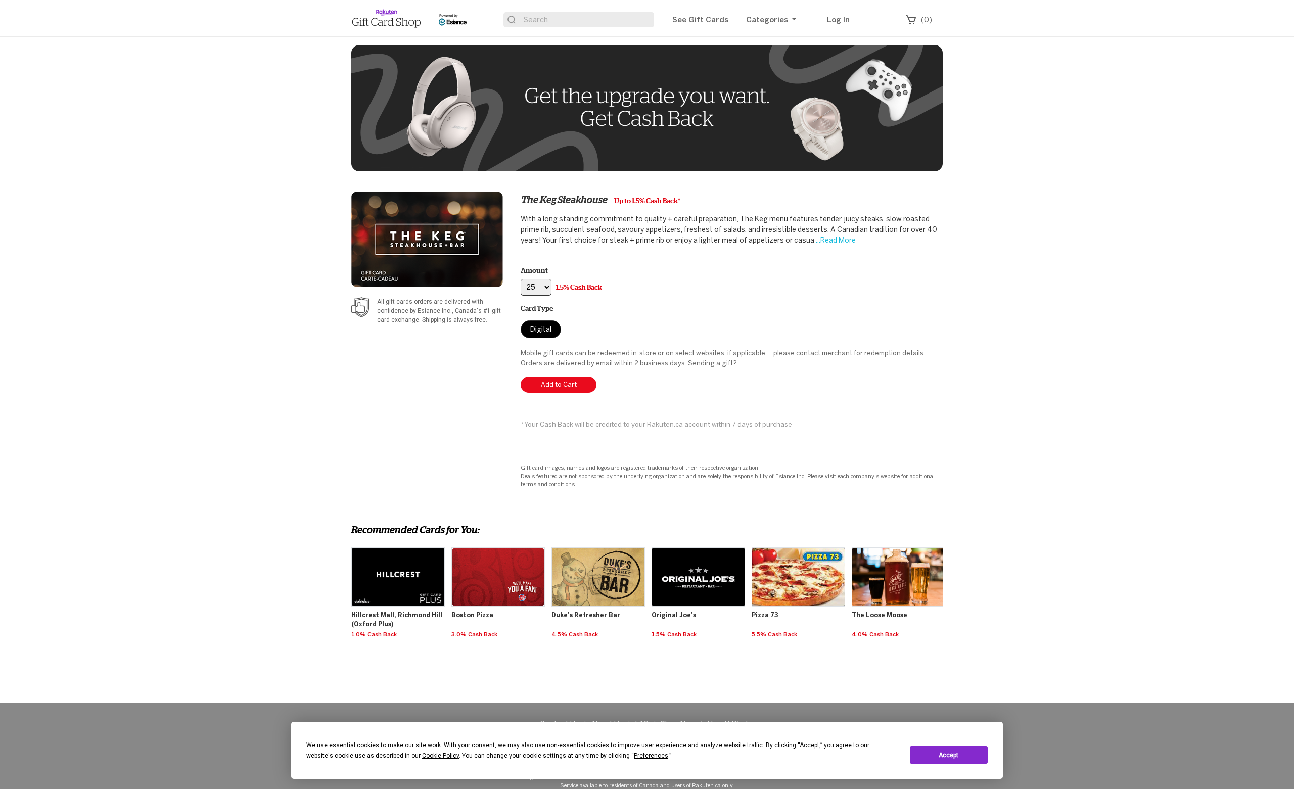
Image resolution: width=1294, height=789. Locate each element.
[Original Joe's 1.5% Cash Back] (699, 547)
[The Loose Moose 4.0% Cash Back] (899, 547)
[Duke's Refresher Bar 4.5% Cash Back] (599, 547)
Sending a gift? (712, 363)
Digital (540, 329)
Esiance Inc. (435, 310)
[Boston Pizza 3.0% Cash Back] (499, 547)
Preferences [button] (651, 755)
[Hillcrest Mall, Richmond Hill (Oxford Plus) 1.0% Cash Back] (399, 547)
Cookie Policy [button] (440, 755)
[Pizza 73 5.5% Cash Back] (799, 547)
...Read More (835, 240)
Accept (948, 755)
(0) (926, 19)
